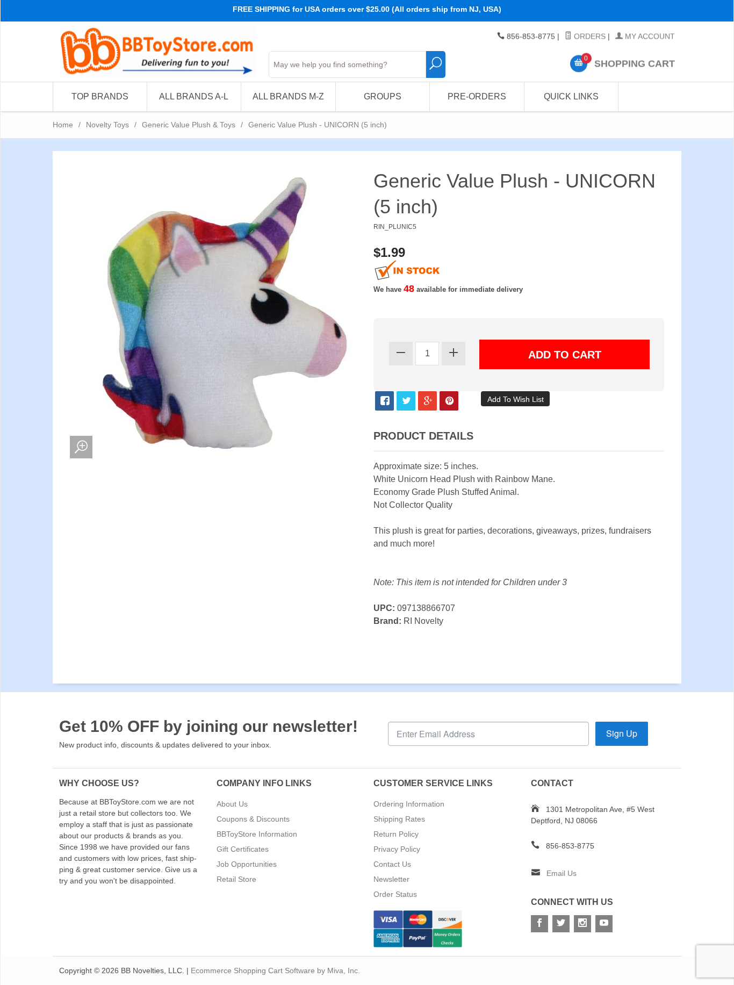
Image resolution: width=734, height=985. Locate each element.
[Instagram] (582, 923)
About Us (232, 804)
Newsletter (391, 879)
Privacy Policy (396, 849)
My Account (649, 36)
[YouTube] (604, 923)
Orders (589, 36)
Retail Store (236, 879)
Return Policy (396, 834)
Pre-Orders (477, 96)
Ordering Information (408, 804)
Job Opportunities (247, 864)
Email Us (561, 873)
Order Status (395, 894)
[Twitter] (561, 923)
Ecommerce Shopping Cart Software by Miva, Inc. (275, 970)
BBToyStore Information (257, 834)
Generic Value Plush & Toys (188, 124)
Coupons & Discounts (253, 819)
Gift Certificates (243, 849)
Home (63, 124)
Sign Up (621, 733)
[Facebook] (539, 923)
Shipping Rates (399, 819)
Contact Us (392, 864)
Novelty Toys (107, 124)
